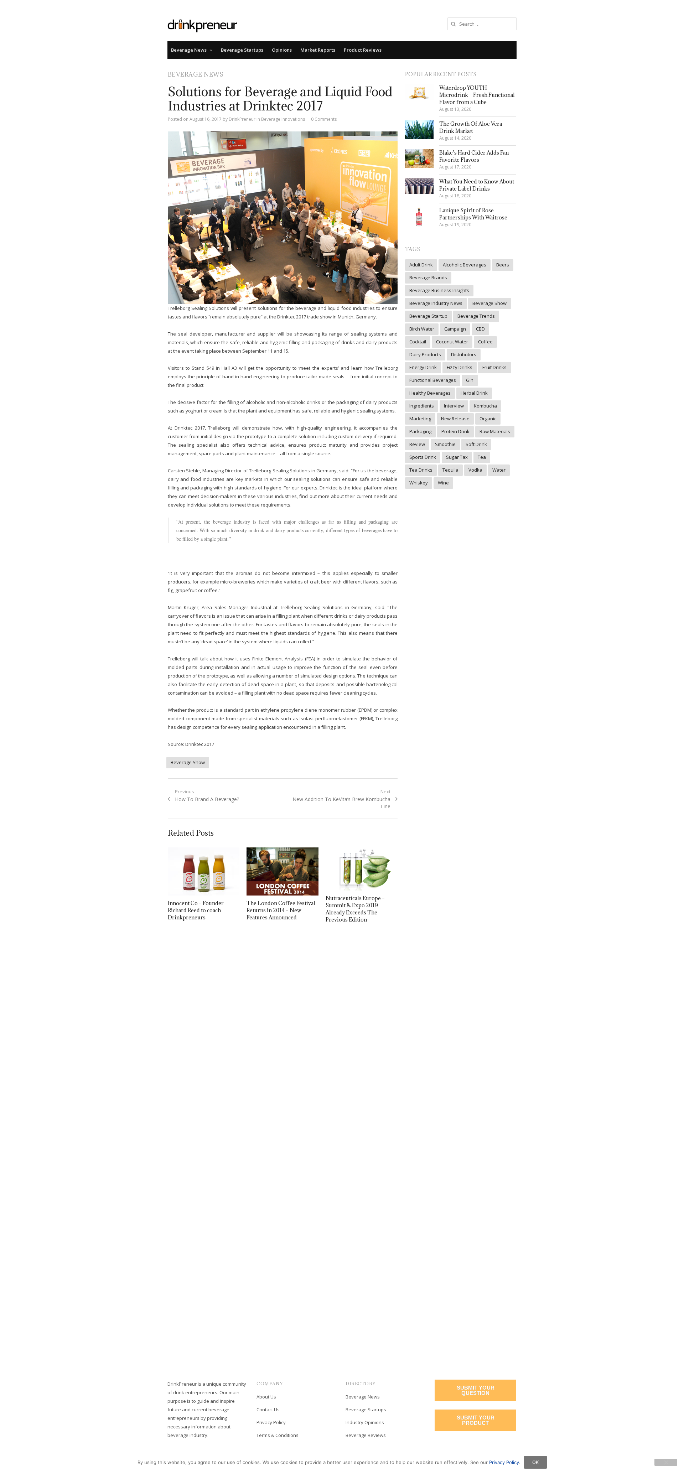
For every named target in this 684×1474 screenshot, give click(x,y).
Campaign (455, 329)
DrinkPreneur (242, 119)
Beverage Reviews (366, 1435)
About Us (266, 1396)
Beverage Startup (428, 316)
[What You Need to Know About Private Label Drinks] (419, 186)
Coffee (485, 341)
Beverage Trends (476, 316)
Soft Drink (476, 444)
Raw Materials (495, 431)
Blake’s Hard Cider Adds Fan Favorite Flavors (474, 156)
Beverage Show (188, 762)
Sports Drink (422, 457)
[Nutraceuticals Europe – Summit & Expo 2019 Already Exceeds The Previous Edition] (362, 869)
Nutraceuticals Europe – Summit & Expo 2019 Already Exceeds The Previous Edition (355, 909)
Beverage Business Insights (439, 290)
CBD (480, 329)
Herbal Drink (474, 393)
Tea (482, 457)
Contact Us (268, 1409)
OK (535, 1462)
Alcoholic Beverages (464, 264)
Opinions (282, 50)
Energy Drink (423, 367)
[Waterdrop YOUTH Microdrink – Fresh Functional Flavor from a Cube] (419, 92)
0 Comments (324, 119)
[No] (665, 1462)
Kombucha (485, 406)
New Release (455, 418)
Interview (454, 406)
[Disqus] (283, 1041)
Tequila (450, 470)
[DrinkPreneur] (202, 25)
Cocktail (417, 341)
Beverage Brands (428, 277)
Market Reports (317, 50)
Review (417, 444)
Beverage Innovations (283, 119)
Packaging (420, 431)
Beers (502, 264)
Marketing (420, 418)
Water (499, 470)
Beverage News (189, 50)
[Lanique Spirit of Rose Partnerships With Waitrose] (419, 217)
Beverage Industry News (435, 303)
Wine (443, 482)
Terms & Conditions (277, 1435)
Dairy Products (425, 354)
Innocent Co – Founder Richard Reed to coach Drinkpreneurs (196, 910)
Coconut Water (452, 341)
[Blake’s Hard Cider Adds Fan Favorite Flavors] (419, 158)
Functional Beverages (432, 380)
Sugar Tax (457, 457)
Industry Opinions (365, 1422)
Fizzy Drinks (459, 367)
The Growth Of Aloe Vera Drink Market (470, 127)
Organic (488, 418)
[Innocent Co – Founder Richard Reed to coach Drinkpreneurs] (204, 871)
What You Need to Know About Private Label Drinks (476, 185)
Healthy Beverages (430, 393)
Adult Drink (421, 264)
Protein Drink (455, 431)
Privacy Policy (271, 1422)
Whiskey (418, 482)
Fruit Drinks (494, 367)
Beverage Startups (242, 50)
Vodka (475, 470)
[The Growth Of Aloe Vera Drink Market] (419, 129)
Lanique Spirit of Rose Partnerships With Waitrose (473, 214)
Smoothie (445, 444)
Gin (469, 380)
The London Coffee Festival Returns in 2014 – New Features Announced (281, 910)
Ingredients (421, 406)
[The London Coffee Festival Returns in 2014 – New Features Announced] (282, 871)
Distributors (463, 354)
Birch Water (421, 329)
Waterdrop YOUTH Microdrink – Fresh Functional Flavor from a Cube (477, 94)
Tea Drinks (420, 470)
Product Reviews (363, 50)
